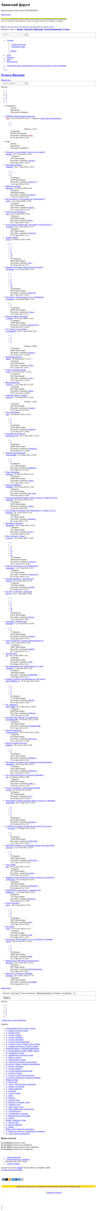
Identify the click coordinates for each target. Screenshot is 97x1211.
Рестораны (10, 926)
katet (30, 935)
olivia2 (8, 941)
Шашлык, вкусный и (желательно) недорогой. (24, 267)
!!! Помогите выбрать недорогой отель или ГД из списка (28, 826)
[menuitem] (18, 44)
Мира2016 (10, 525)
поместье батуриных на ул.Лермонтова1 (22, 566)
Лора (8, 643)
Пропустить (6, 15)
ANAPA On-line (21, 1186)
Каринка (9, 513)
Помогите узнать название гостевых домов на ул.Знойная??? (30, 877)
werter (8, 201)
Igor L (8, 905)
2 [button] (6, 93)
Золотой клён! (11, 653)
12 (11, 555)
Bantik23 (9, 745)
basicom (31, 353)
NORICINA (10, 880)
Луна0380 (32, 982)
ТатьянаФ (10, 299)
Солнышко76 (11, 331)
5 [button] (6, 100)
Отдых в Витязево (13, 74)
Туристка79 (33, 574)
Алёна (8, 372)
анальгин (32, 822)
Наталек (31, 899)
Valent (30, 481)
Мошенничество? (13, 382)
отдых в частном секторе (16, 370)
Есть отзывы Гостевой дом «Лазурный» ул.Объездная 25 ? (29, 225)
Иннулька (32, 739)
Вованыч (9, 963)
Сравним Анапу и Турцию (16, 395)
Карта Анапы (63, 1186)
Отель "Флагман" (13, 903)
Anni (30, 662)
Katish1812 (32, 449)
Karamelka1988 (12, 720)
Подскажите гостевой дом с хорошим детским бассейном (29, 762)
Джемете (28, 29)
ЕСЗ (30, 796)
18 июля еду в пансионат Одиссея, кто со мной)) (25, 152)
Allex (8, 118)
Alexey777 (32, 182)
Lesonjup (31, 195)
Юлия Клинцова (35, 969)
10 (11, 254)
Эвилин (31, 161)
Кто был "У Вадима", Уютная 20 (19, 592)
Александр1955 (12, 732)
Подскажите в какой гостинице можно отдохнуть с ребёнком (30, 801)
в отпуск (9, 538)
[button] (6, 102)
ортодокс (9, 848)
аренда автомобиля (13, 485)
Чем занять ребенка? (14, 165)
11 (11, 257)
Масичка (9, 188)
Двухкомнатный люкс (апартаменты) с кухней (24, 666)
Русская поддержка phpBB (11, 1170)
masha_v (31, 784)
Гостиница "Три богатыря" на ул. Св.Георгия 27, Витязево (29, 939)
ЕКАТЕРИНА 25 (13, 681)
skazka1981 (32, 675)
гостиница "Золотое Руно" (16, 621)
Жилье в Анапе (30, 1186)
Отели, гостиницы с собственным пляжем (23, 788)
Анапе (20, 29)
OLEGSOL (32, 841)
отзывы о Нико (12, 237)
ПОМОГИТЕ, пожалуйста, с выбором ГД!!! (23, 890)
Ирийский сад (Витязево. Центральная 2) (22, 961)
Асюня (8, 790)
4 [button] (6, 97)
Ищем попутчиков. (13, 186)
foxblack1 (9, 500)
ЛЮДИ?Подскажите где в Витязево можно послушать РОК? (30, 845)
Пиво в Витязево (12, 472)
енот (7, 414)
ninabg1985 (10, 803)
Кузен (30, 532)
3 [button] (6, 95)
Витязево (38, 29)
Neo (30, 263)
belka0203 (9, 624)
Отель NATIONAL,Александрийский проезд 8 (24, 641)
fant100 (31, 587)
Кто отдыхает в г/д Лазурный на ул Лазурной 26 (25, 199)
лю (7, 656)
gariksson (9, 474)
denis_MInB (10, 707)
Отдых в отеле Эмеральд (16, 212)
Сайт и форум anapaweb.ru (50, 118)
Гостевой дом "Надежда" (16, 434)
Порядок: (58, 993)
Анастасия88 (11, 455)
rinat (7, 867)
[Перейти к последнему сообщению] (33, 135)
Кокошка (9, 976)
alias (30, 922)
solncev (31, 207)
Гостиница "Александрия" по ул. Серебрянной (25, 297)
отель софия (10, 865)
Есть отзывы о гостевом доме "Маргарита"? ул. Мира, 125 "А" (31, 510)
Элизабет (9, 668)
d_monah (9, 318)
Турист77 (9, 385)
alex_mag (32, 493)
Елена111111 (33, 325)
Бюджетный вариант (14, 357)
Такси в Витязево (13, 412)
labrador (9, 154)
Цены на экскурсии (14, 730)
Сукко (66, 29)
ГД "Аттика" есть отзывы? (16, 329)
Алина (31, 312)
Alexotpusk (10, 269)
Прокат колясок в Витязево (17, 316)
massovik (9, 397)
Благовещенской (53, 29)
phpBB (19, 1168)
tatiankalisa (10, 764)
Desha (8, 239)
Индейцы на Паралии (14, 523)
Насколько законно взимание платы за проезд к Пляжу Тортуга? (31, 498)
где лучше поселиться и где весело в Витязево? (25, 775)
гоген (30, 378)
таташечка (10, 568)
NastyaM (31, 293)
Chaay (8, 929)
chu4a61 (31, 408)
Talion (30, 365)
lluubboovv (10, 892)
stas (7, 777)
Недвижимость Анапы (74, 1186)
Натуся (8, 594)
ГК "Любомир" (12, 705)
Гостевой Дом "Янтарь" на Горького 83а (22, 717)
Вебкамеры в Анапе (52, 1186)
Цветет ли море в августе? (16, 743)
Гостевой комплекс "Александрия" (20, 579)
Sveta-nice (11, 828)
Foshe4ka (9, 167)
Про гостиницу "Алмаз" (15, 536)
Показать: (7, 993)
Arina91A (9, 227)
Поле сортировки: (29, 993)
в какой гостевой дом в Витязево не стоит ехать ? (26, 679)
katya (8, 214)
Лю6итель (32, 771)
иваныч (9, 581)
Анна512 (32, 562)
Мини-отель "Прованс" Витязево (19, 973)
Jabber (8, 359)
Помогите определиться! (16, 453)
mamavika (32, 468)
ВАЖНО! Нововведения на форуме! (20, 116)
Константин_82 (12, 436)
